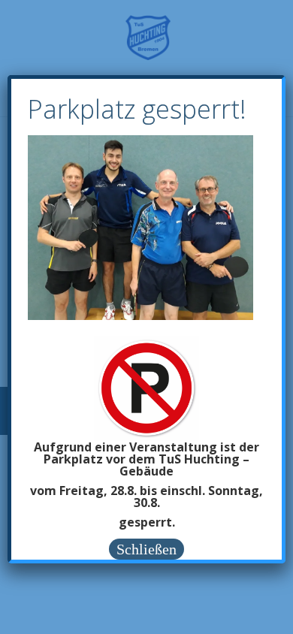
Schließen (146, 549)
